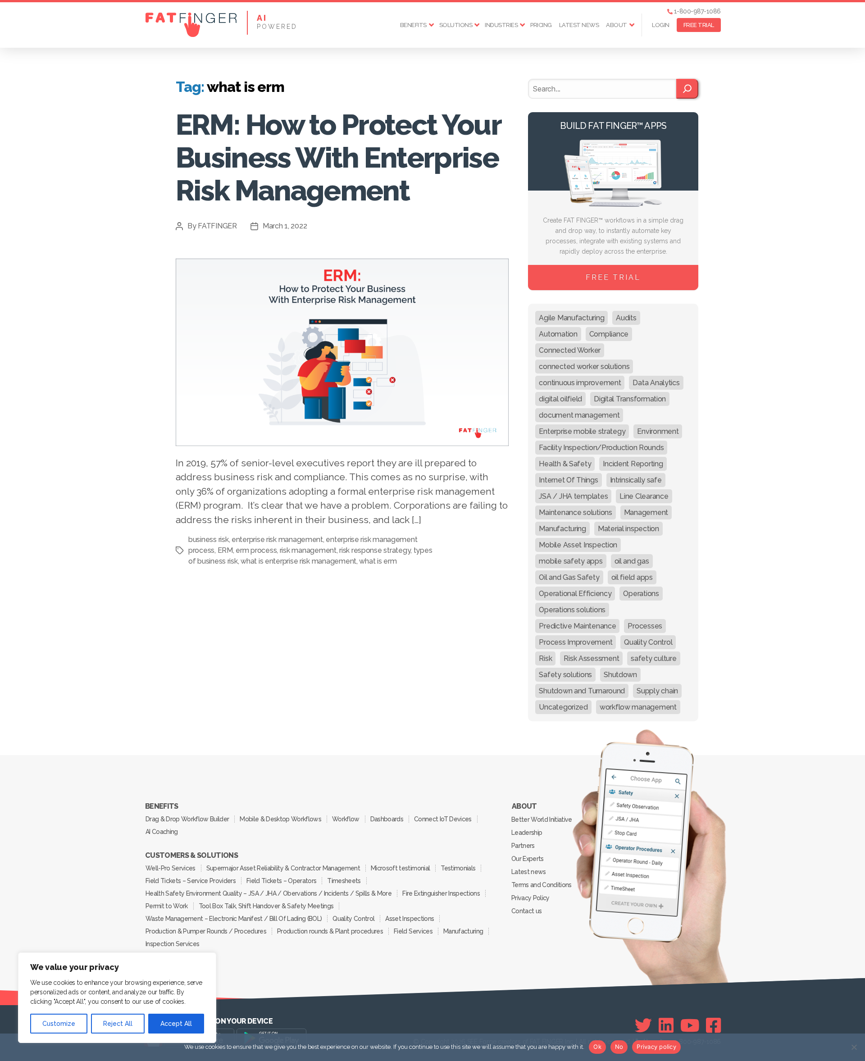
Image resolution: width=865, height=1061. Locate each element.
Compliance (608, 334)
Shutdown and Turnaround (582, 691)
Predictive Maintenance (577, 626)
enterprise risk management (277, 539)
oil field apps (632, 577)
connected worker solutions (584, 366)
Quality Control (648, 642)
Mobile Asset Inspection (578, 545)
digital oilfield (560, 399)
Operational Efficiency (575, 593)
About (616, 25)
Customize (58, 1023)
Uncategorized (563, 707)
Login (660, 25)
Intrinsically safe (636, 480)
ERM (225, 550)
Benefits (413, 25)
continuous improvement (580, 382)
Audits (626, 318)
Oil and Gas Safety (569, 577)
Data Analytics (656, 382)
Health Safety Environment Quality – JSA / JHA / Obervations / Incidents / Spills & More (269, 893)
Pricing (541, 25)
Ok (597, 1046)
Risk (545, 658)
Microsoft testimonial (400, 868)
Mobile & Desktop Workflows (280, 819)
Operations (641, 593)
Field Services (413, 931)
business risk (208, 539)
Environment (657, 431)
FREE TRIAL (698, 25)
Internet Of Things (568, 480)
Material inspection (628, 528)
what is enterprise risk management (298, 561)
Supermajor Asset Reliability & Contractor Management (283, 868)
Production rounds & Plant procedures (330, 931)
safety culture (653, 658)
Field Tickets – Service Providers (191, 880)
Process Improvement (575, 642)
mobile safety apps (570, 561)
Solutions (456, 25)
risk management (308, 550)
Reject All (117, 1023)
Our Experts (527, 858)
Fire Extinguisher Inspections (441, 893)
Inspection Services (172, 943)
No (619, 1046)
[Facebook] (713, 1025)
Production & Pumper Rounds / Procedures (206, 931)
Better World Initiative (541, 819)
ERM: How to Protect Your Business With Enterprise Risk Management (338, 157)
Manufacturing (562, 528)
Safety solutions (565, 674)
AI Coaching (162, 831)
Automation (558, 334)
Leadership (526, 832)
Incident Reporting (633, 464)
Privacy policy (656, 1046)
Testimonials (458, 868)
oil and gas (632, 561)
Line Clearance (643, 496)
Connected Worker (570, 350)
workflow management (638, 707)
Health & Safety (565, 464)
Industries (501, 25)
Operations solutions (572, 610)
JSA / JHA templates (573, 496)
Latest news (579, 25)
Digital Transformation (630, 399)
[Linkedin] (666, 1025)
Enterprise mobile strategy (582, 431)
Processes (645, 626)
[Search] (687, 89)
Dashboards (386, 819)
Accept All (176, 1023)
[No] (853, 1047)
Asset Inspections (409, 918)
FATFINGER (217, 226)
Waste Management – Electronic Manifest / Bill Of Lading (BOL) (234, 918)
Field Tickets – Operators (281, 880)
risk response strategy (374, 550)
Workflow (346, 819)
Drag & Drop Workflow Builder (187, 819)
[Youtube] (690, 1025)
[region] (117, 997)
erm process (256, 550)
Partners (523, 845)
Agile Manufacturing (571, 318)
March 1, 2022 (285, 226)
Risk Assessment (591, 658)
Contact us (526, 911)
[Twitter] (643, 1025)
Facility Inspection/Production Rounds (601, 447)
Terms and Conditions (541, 884)
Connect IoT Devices (442, 819)
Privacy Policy (530, 898)
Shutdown (620, 674)
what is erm (377, 561)
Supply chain (657, 691)
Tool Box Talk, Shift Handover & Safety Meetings (266, 906)
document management (579, 415)
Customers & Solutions (191, 855)
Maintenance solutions (575, 512)
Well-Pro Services (171, 868)
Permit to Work (167, 906)
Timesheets (343, 880)
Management (646, 512)
